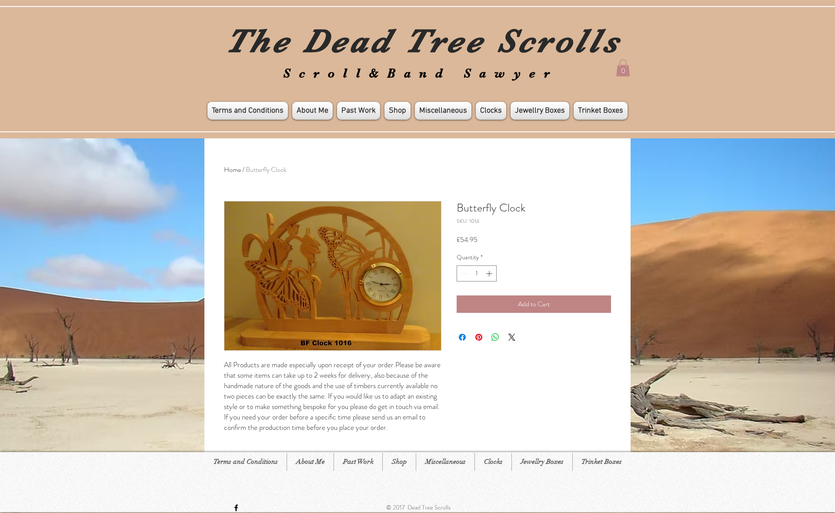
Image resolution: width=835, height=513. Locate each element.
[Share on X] (512, 337)
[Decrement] (463, 273)
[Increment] (489, 273)
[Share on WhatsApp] (495, 337)
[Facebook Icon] (236, 507)
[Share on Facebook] (462, 337)
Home (232, 169)
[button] (623, 67)
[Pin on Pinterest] (479, 337)
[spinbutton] (476, 273)
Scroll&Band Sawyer (420, 73)
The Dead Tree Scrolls (423, 41)
